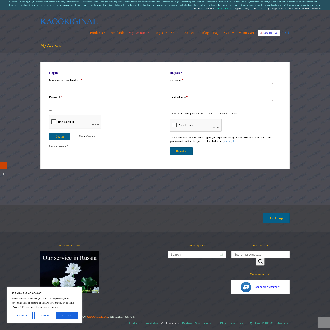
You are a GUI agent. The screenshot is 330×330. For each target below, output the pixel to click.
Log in (60, 136)
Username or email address (70, 79)
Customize (22, 315)
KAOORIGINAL (69, 21)
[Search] (260, 262)
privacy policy (230, 141)
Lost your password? (58, 146)
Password (60, 96)
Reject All (45, 315)
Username (181, 79)
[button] (221, 254)
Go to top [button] (276, 218)
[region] (44, 305)
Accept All (67, 315)
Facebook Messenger (267, 286)
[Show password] (50, 110)
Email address (183, 96)
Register (181, 151)
